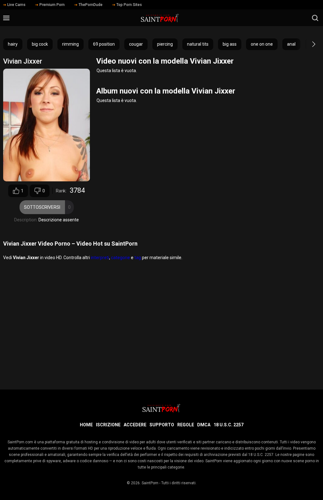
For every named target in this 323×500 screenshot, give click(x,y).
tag (137, 257)
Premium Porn (52, 5)
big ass (230, 44)
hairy (13, 44)
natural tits (197, 44)
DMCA (203, 424)
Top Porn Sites (129, 5)
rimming (70, 44)
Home (86, 424)
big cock (40, 44)
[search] (315, 18)
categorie (120, 257)
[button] (308, 44)
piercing (165, 44)
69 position (104, 44)
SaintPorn (150, 483)
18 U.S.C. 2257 (229, 424)
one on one (262, 44)
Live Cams (16, 5)
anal (291, 44)
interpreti (100, 257)
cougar (136, 44)
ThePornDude (91, 5)
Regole (185, 424)
